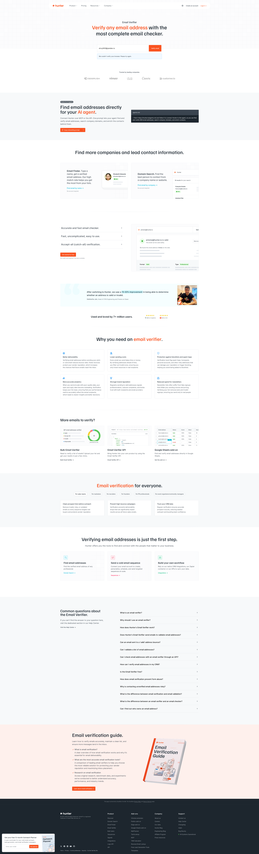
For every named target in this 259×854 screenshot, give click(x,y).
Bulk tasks (111, 831)
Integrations (162, 573)
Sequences (114, 575)
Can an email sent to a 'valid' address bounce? (140, 642)
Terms (62, 850)
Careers (157, 821)
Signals (110, 838)
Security (84, 850)
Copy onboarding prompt (72, 130)
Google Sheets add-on (138, 828)
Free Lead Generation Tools (140, 847)
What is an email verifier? (131, 612)
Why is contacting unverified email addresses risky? (142, 686)
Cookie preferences (75, 850)
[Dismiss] (52, 836)
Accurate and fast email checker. (80, 228)
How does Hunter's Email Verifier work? (137, 627)
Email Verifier (112, 828)
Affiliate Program (160, 834)
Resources (94, 6)
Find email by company (146, 185)
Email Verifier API (113, 460)
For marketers (96, 494)
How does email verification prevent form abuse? (141, 679)
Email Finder (112, 825)
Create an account (192, 6)
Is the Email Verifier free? (131, 671)
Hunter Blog (158, 828)
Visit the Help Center (67, 627)
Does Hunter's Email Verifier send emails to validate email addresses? (150, 634)
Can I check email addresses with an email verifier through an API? (149, 657)
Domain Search (69, 573)
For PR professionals (142, 494)
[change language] (183, 5)
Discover (110, 818)
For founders (125, 494)
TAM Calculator (136, 841)
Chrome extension (137, 818)
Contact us (182, 818)
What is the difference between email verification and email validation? (151, 694)
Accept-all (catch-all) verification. (80, 244)
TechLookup (135, 834)
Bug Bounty (182, 831)
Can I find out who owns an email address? (139, 708)
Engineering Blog (160, 831)
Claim (180, 828)
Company (107, 6)
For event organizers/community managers (169, 494)
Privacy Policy (137, 801)
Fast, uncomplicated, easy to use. (80, 236)
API (109, 847)
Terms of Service (147, 801)
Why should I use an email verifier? (135, 620)
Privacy (67, 850)
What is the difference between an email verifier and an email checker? (151, 701)
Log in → (203, 6)
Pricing (83, 6)
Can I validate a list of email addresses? (137, 649)
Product (72, 6)
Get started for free (68, 255)
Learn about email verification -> (84, 789)
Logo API (111, 844)
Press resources (160, 838)
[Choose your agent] (83, 130)
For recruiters (111, 494)
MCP (132, 838)
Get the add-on (160, 460)
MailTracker (135, 831)
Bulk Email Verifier (66, 460)
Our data (158, 825)
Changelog (182, 825)
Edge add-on (135, 825)
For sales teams (80, 494)
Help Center (182, 821)
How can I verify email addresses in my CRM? (140, 664)
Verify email (155, 48)
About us (158, 818)
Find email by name (74, 188)
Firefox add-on (136, 821)
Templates (134, 850)
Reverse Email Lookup (138, 844)
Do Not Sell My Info (93, 850)
